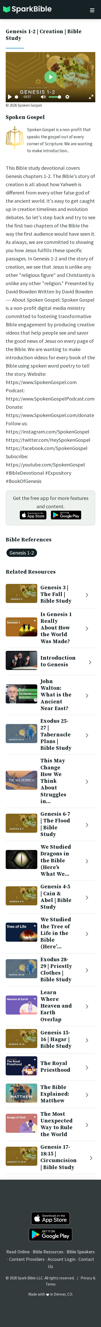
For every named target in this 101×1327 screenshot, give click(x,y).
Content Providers (27, 1259)
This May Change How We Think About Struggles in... (53, 781)
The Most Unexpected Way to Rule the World (56, 1124)
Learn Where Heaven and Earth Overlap (56, 1006)
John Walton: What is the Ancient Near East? (55, 695)
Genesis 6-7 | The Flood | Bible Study (55, 824)
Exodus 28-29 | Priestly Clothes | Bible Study (56, 969)
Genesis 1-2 (22, 552)
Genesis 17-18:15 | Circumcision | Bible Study (58, 1157)
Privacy (86, 1277)
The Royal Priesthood (55, 1067)
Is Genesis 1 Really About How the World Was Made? (56, 628)
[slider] (16, 97)
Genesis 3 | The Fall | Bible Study (56, 594)
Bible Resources (48, 1252)
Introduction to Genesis (58, 661)
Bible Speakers (81, 1252)
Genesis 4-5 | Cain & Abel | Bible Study (55, 897)
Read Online (18, 1252)
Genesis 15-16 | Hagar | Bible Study (56, 1040)
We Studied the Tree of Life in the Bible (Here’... (55, 933)
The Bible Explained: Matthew (54, 1094)
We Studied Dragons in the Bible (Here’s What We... (55, 861)
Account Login (61, 1259)
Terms (51, 1284)
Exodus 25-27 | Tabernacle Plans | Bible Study (56, 735)
